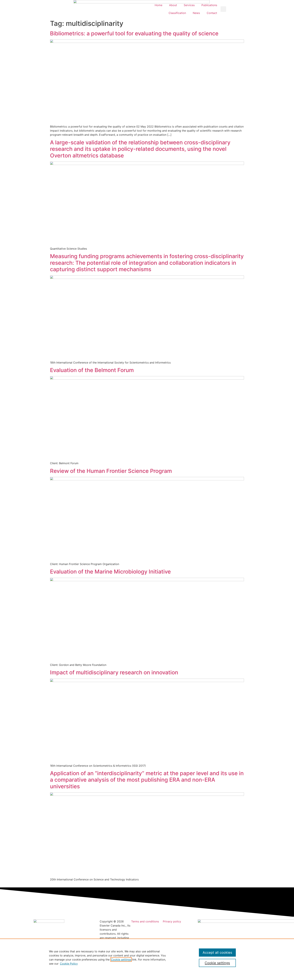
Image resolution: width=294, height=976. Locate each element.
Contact (212, 13)
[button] (223, 9)
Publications (209, 5)
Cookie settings (121, 959)
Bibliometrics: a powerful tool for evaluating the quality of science (134, 33)
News (196, 13)
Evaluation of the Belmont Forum (92, 370)
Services (189, 5)
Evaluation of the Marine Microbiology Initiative (110, 571)
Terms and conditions (145, 921)
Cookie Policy (69, 963)
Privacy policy (172, 921)
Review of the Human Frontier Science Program (111, 471)
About (173, 5)
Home (158, 5)
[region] (147, 957)
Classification (177, 13)
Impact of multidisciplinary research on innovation (114, 672)
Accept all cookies (217, 952)
